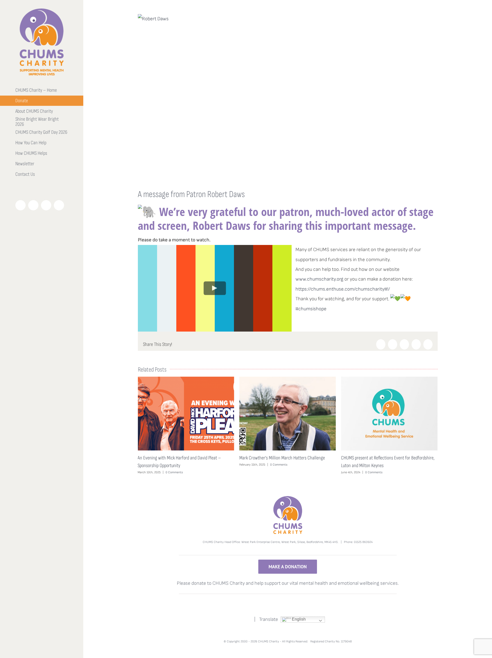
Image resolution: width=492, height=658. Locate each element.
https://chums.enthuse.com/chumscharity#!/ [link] (342, 289)
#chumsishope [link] (310, 309)
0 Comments (177, 465)
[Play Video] (214, 288)
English (298, 619)
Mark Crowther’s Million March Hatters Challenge (180, 458)
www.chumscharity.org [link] (319, 279)
